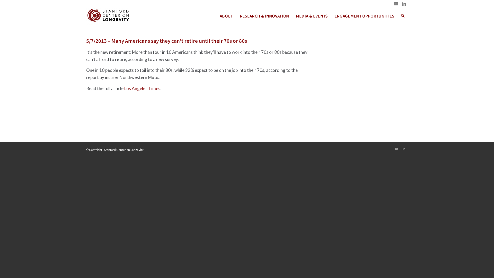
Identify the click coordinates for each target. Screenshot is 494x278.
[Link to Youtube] (396, 4)
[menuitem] (226, 16)
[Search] (403, 16)
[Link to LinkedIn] (404, 4)
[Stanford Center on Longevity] (107, 16)
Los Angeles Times (142, 88)
